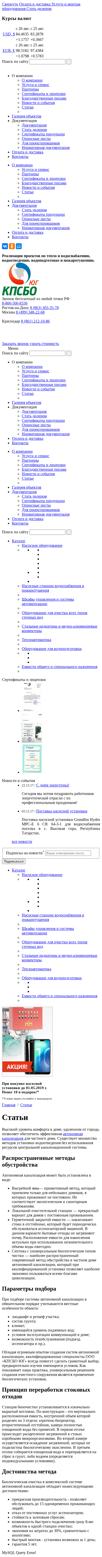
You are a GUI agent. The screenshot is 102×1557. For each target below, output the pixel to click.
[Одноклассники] (12, 246)
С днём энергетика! (52, 785)
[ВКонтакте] (5, 246)
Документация (34, 125)
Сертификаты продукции (43, 134)
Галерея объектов (26, 116)
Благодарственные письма (44, 98)
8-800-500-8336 (14, 303)
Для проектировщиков (41, 143)
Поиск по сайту (15, 61)
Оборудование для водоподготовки (52, 649)
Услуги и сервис (35, 85)
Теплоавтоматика (36, 640)
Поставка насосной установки (61, 811)
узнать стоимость (44, 343)
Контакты (20, 156)
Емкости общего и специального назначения (59, 667)
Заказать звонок (16, 343)
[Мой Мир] (19, 246)
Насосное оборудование (42, 545)
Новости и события (38, 103)
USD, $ (9, 34)
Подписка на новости (25, 853)
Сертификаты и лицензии (44, 94)
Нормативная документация (46, 147)
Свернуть (10, 4)
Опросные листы (36, 138)
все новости (22, 841)
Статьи (28, 107)
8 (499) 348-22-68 (30, 312)
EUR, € (9, 50)
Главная (8, 1105)
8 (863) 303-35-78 (44, 308)
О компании (32, 80)
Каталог (19, 541)
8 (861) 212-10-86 (35, 321)
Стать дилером (34, 129)
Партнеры (30, 89)
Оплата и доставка (27, 152)
